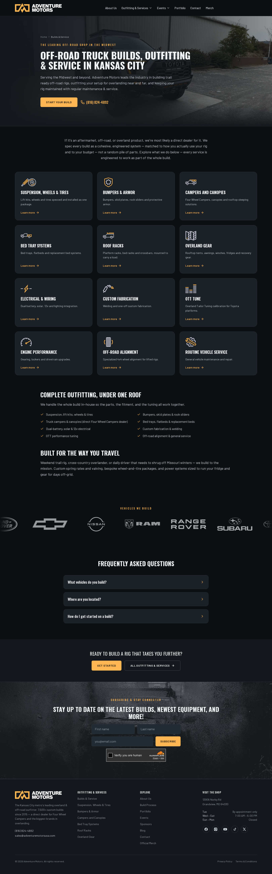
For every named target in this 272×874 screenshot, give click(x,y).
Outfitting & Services (134, 8)
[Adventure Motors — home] (38, 8)
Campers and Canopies (91, 817)
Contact (195, 8)
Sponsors (146, 824)
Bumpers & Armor (88, 811)
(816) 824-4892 (97, 102)
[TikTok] (234, 829)
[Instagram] (215, 829)
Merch (210, 8)
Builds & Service (87, 798)
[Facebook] (206, 829)
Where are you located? (84, 599)
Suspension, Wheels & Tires (94, 805)
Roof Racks (84, 830)
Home (43, 36)
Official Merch (148, 843)
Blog (142, 830)
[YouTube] (225, 829)
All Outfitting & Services (150, 665)
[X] (244, 829)
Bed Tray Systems (88, 824)
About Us (111, 8)
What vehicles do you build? (87, 582)
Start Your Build (59, 102)
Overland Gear (86, 836)
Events (161, 8)
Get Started (106, 665)
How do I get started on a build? (90, 616)
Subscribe (168, 741)
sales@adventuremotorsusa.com (35, 835)
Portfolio (180, 8)
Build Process (148, 805)
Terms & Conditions (246, 861)
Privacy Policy (224, 861)
